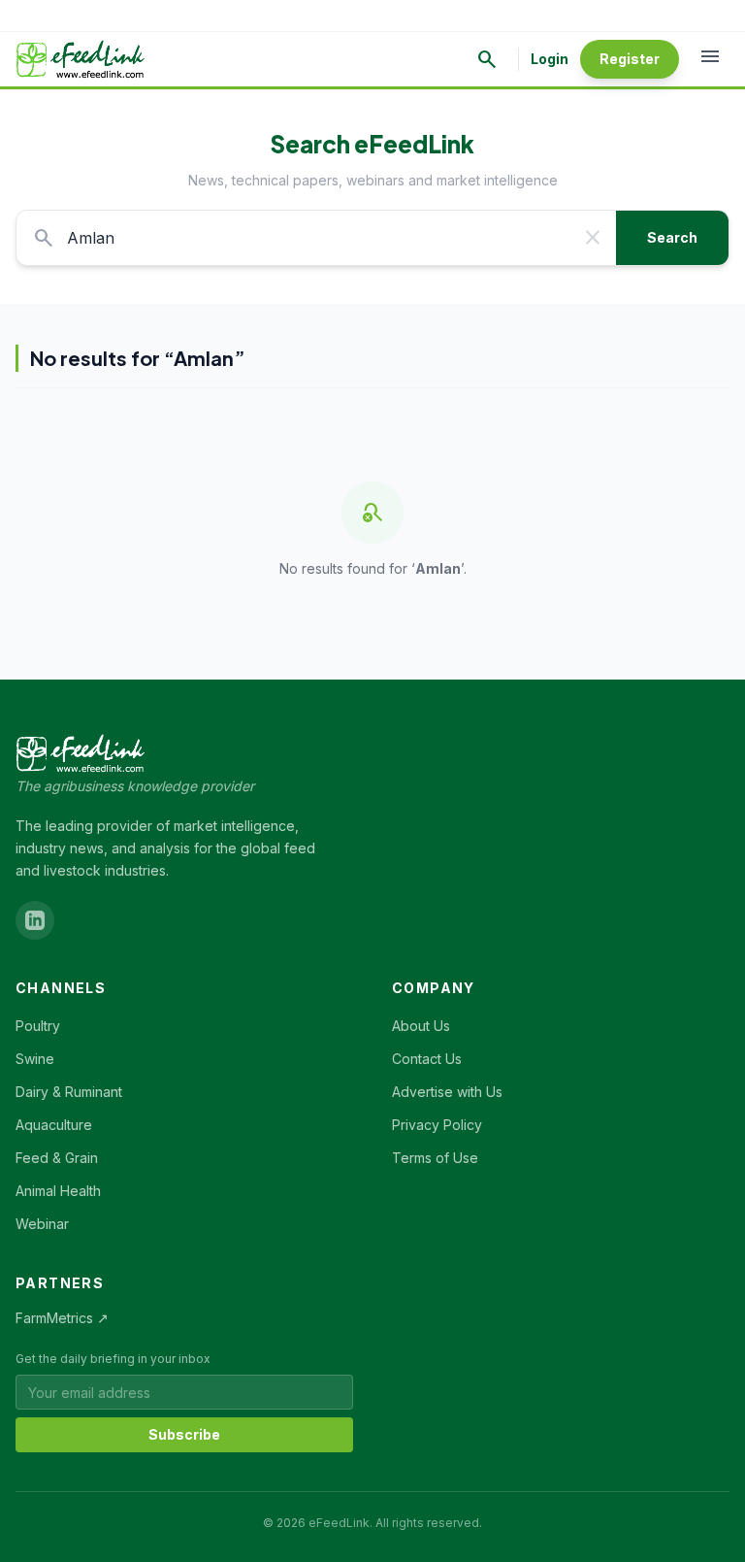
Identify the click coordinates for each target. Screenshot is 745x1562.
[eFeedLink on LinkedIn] (35, 920)
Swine (35, 1058)
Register (629, 58)
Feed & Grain (57, 1157)
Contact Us (427, 1058)
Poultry (38, 1025)
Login (549, 58)
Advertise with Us (447, 1091)
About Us (421, 1025)
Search (672, 237)
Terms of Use (435, 1157)
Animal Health (58, 1190)
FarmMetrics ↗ (62, 1318)
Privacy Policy (437, 1124)
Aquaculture (54, 1124)
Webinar (42, 1223)
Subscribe (184, 1434)
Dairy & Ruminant (69, 1091)
